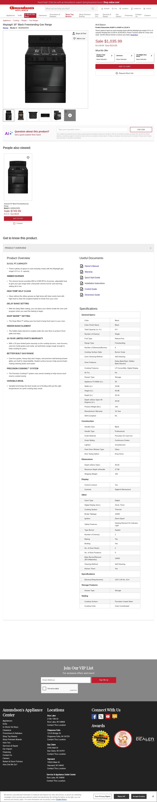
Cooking (16, 20)
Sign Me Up (103, 680)
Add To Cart (125, 66)
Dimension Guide (92, 295)
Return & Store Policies (13, 761)
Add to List (81, 38)
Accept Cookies (139, 796)
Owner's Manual (92, 266)
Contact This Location (56, 725)
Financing (128, 15)
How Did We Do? (10, 764)
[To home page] (22, 8)
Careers (147, 15)
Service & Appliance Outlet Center (61, 774)
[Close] (153, 796)
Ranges (24, 20)
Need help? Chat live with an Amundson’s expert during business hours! (78, 2)
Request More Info (126, 73)
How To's (96, 15)
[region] (78, 796)
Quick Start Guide (92, 278)
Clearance (43, 15)
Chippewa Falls (53, 730)
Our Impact (118, 15)
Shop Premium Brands (85, 15)
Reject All (121, 796)
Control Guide (91, 289)
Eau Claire (51, 744)
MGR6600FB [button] (23, 28)
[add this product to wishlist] (28, 158)
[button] (102, 8)
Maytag (5, 28)
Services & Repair (107, 15)
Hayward (51, 759)
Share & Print (81, 33)
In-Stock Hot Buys (30, 15)
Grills (20, 15)
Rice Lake (51, 716)
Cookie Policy (61, 799)
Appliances (10, 15)
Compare (19, 223)
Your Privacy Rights (102, 796)
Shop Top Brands (69, 15)
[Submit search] (93, 8)
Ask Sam (141, 130)
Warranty (88, 272)
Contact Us (138, 15)
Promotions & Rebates (55, 15)
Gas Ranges (33, 20)
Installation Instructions (95, 283)
